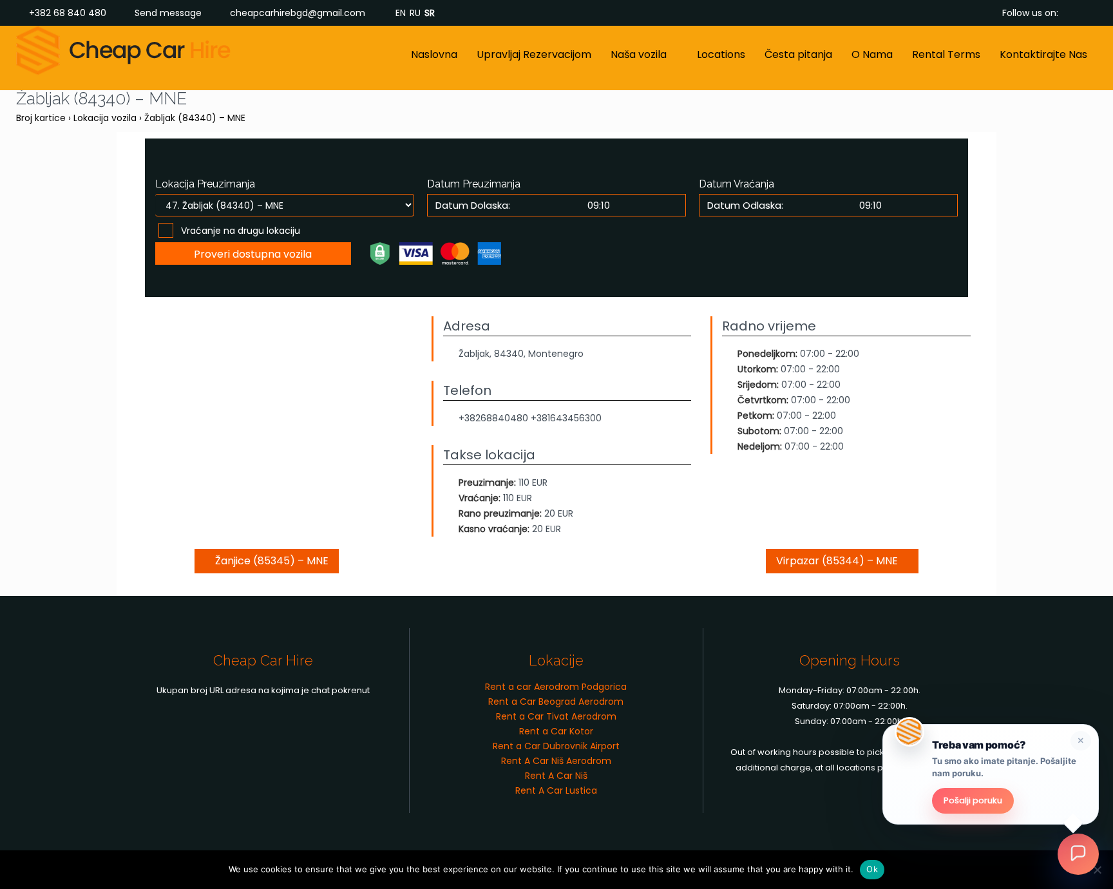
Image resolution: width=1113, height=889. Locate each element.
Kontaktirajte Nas (1043, 54)
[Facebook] (1071, 13)
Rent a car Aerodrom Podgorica (556, 686)
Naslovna (434, 54)
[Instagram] (1090, 13)
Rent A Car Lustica (556, 790)
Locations (721, 54)
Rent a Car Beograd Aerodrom (555, 701)
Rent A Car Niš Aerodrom (556, 760)
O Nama (872, 54)
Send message (168, 12)
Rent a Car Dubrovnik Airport (556, 746)
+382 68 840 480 (67, 12)
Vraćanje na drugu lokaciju (240, 230)
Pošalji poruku (973, 800)
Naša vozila (639, 54)
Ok (872, 869)
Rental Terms (946, 54)
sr (429, 12)
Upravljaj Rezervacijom (534, 54)
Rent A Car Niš (556, 775)
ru (415, 12)
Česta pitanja (798, 54)
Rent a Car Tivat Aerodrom (556, 716)
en (400, 12)
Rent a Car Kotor (556, 731)
